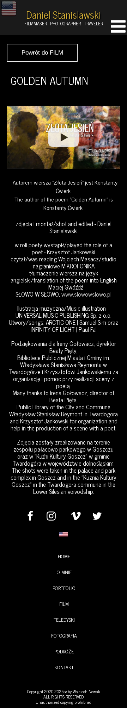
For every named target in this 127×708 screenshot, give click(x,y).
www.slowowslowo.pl (86, 294)
